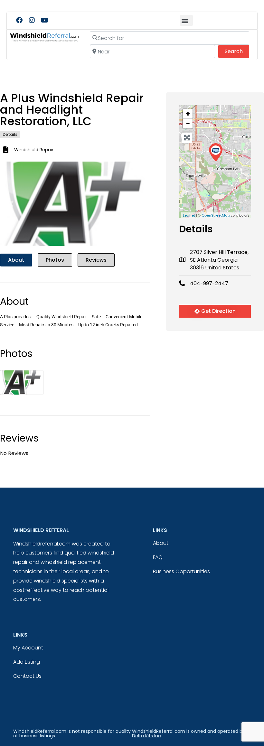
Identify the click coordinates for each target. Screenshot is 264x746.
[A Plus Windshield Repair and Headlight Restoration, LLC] (215, 152)
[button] (186, 20)
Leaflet (189, 215)
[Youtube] (44, 20)
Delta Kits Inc (146, 735)
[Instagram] (32, 20)
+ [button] (188, 114)
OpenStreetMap (216, 215)
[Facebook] (19, 20)
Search (237, 51)
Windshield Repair (33, 149)
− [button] (188, 123)
